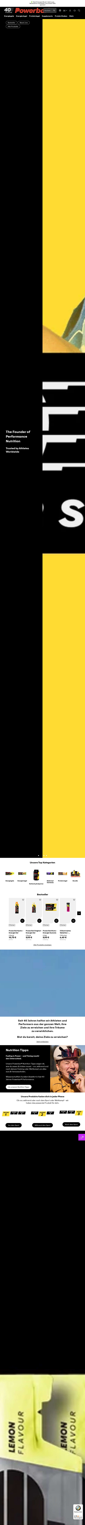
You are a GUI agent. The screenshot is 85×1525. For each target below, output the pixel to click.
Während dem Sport (42, 1125)
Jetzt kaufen (13, 450)
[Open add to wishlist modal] (23, 900)
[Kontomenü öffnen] (70, 10)
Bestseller (11, 23)
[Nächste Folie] (82, 438)
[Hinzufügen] (22, 920)
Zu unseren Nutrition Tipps (18, 1087)
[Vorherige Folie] (3, 438)
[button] (79, 10)
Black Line (24, 23)
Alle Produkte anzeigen (42, 945)
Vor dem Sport (13, 1125)
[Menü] (81, 1505)
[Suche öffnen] (54, 10)
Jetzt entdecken (42, 1042)
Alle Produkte (13, 26)
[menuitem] (71, 16)
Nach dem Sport (71, 1124)
